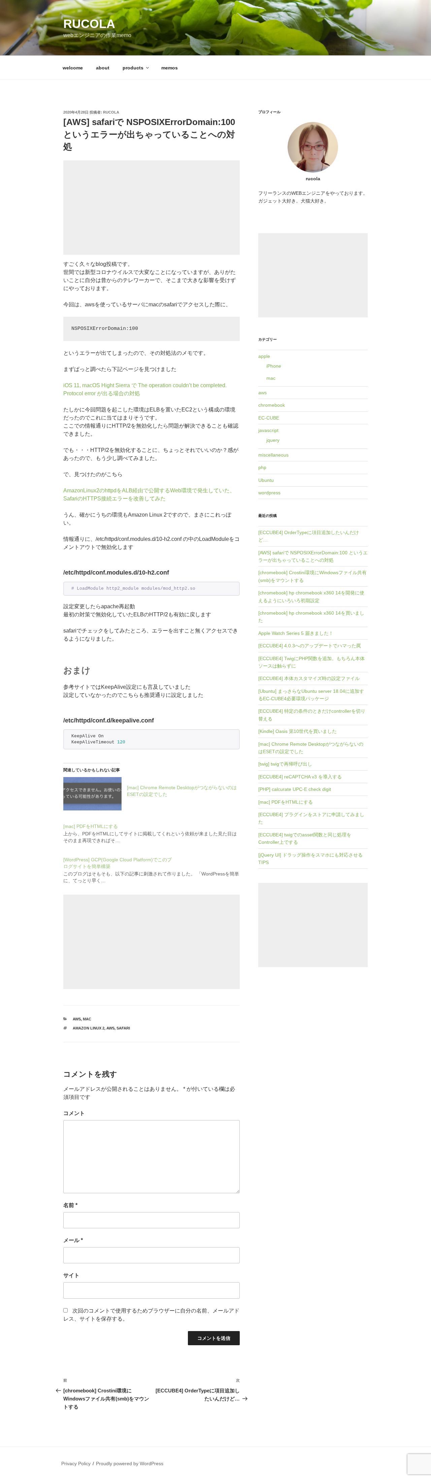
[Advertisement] (151, 207)
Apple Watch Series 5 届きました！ (295, 633)
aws (77, 1019)
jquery (272, 440)
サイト (71, 1275)
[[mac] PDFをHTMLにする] (154, 830)
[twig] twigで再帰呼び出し (285, 764)
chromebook (271, 405)
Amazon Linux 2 (88, 1028)
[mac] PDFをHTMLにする (285, 802)
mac (87, 1019)
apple (264, 356)
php (262, 467)
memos (169, 67)
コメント (74, 1113)
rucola (89, 24)
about (102, 67)
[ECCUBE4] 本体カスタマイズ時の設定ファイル (309, 678)
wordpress (269, 492)
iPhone (273, 366)
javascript (268, 430)
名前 (70, 1205)
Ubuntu (266, 480)
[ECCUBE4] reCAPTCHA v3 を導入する (300, 776)
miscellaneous (273, 455)
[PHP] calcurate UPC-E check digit (294, 789)
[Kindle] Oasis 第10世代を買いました (297, 731)
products (133, 67)
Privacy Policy (76, 1463)
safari (123, 1028)
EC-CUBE (268, 418)
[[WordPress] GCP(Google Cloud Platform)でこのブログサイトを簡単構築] (154, 866)
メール (73, 1240)
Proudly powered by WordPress (129, 1463)
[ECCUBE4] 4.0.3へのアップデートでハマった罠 (309, 645)
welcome (73, 67)
